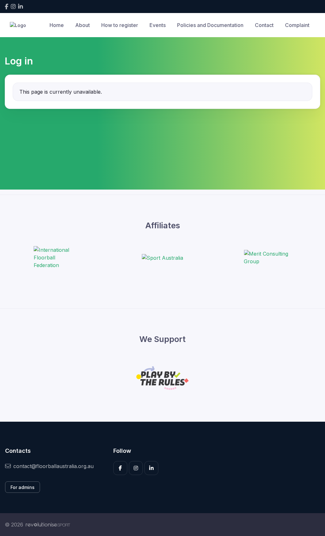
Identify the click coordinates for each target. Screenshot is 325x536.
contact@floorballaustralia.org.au (53, 466)
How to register (119, 25)
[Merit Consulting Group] (267, 257)
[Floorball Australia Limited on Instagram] (13, 6)
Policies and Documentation (210, 25)
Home (57, 25)
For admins (22, 487)
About (82, 25)
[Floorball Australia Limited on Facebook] (6, 6)
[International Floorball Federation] (57, 257)
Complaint (297, 25)
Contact (264, 25)
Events (157, 25)
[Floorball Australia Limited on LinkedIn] (20, 6)
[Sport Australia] (162, 257)
